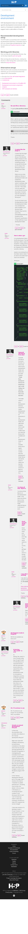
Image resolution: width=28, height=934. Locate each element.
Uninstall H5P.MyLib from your (21, 354)
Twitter (14, 861)
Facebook (14, 859)
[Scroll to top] (14, 896)
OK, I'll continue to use (17, 708)
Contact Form (14, 865)
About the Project (14, 880)
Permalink (3, 108)
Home (14, 846)
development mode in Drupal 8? (17, 633)
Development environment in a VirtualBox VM (14, 83)
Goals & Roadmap (14, 851)
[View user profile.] (6, 150)
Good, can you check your (24, 523)
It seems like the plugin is (20, 150)
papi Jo (3, 636)
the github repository (15, 45)
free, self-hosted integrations (17, 76)
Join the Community (8, 874)
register (7, 95)
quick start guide (17, 56)
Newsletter (14, 866)
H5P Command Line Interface (9, 89)
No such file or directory (18, 106)
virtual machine (8, 78)
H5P (14, 886)
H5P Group (22, 890)
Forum (14, 853)
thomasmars (6, 152)
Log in (2, 95)
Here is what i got (19, 235)
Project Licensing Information (14, 878)
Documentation (14, 849)
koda (2, 103)
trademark (15, 890)
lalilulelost (4, 723)
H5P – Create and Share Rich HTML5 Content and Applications (14, 2)
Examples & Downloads (14, 848)
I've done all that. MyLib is (21, 487)
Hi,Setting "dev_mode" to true (17, 651)
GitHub (14, 863)
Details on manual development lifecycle (17, 726)
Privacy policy (9, 892)
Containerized (5, 80)
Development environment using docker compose (12, 86)
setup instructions (10, 62)
